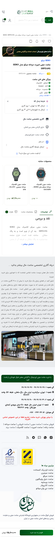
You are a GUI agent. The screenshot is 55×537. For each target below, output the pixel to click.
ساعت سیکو (48, 476)
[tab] (46, 212)
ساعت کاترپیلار (47, 485)
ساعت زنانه (49, 427)
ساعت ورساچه (47, 482)
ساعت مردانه (10, 424)
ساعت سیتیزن (47, 473)
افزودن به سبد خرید (36, 532)
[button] (27, 345)
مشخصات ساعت (27, 212)
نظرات (9, 212)
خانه (50, 35)
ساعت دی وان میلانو (44, 488)
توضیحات (44, 212)
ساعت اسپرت (36, 427)
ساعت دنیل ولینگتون (44, 479)
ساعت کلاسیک (23, 427)
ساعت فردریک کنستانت (43, 470)
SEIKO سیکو (43, 35)
